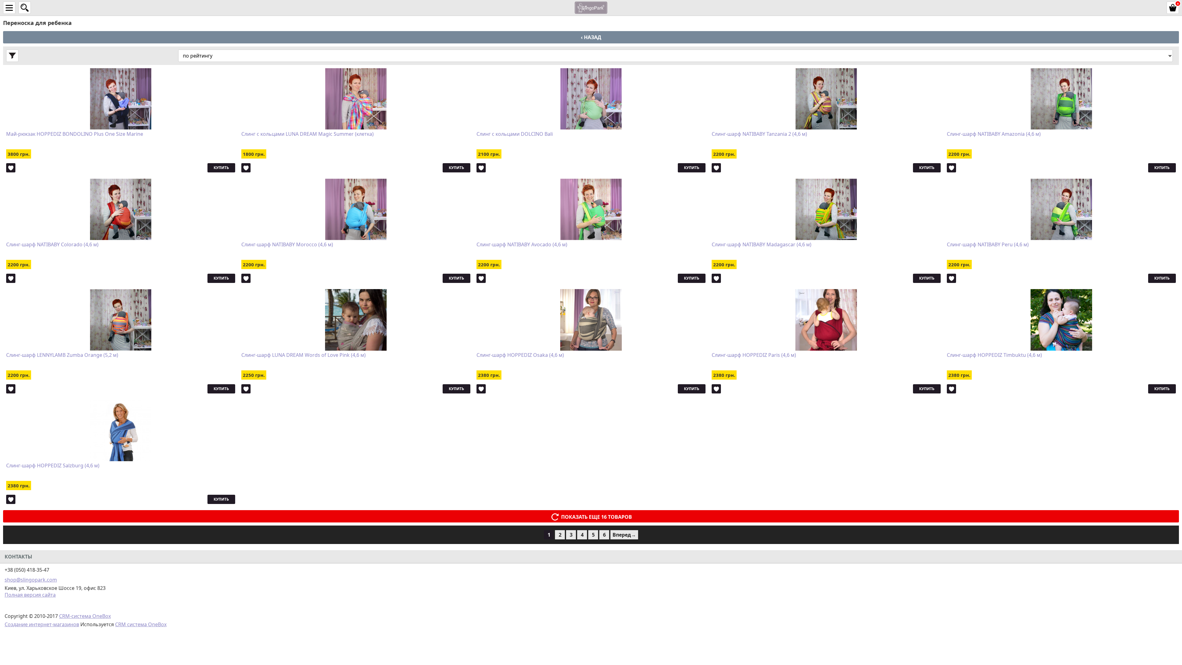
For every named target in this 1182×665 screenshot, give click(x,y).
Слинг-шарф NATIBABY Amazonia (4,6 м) (994, 134)
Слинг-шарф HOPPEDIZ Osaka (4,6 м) (520, 355)
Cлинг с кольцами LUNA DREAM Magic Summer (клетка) (307, 134)
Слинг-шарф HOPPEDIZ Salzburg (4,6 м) (52, 466)
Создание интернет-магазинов (42, 624)
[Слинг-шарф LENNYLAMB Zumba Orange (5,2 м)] (120, 320)
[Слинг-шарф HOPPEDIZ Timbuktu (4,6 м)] (1061, 320)
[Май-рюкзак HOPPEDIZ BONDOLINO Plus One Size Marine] (120, 99)
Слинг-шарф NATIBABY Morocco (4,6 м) (287, 245)
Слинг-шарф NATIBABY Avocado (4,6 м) (521, 245)
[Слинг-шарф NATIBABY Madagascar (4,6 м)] (826, 209)
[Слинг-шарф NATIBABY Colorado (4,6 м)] (120, 209)
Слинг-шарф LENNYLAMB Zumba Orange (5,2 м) (62, 355)
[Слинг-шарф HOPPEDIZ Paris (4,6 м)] (826, 320)
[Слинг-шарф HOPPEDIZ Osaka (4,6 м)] (591, 320)
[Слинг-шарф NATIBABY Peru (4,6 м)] (1061, 209)
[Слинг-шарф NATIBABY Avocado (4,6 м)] (591, 209)
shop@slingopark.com (31, 579)
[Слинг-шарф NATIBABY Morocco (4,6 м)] (355, 209)
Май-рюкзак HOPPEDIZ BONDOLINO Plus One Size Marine (74, 134)
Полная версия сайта (30, 594)
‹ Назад (591, 37)
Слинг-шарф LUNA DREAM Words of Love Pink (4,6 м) (303, 355)
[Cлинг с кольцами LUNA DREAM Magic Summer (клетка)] (355, 99)
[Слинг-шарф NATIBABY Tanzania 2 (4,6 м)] (826, 99)
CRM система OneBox (141, 624)
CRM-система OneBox (85, 616)
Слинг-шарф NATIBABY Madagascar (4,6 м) (761, 245)
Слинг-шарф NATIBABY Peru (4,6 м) (988, 245)
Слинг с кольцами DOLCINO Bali (514, 134)
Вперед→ (624, 534)
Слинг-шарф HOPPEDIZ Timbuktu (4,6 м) (994, 355)
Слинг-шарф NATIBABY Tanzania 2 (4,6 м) (759, 134)
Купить (221, 167)
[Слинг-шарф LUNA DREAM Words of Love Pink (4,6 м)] (355, 320)
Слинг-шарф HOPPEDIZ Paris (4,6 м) (754, 355)
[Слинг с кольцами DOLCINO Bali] (591, 99)
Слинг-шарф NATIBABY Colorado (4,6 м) (52, 245)
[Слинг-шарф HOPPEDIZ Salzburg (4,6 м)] (120, 430)
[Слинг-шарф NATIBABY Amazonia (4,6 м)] (1061, 99)
